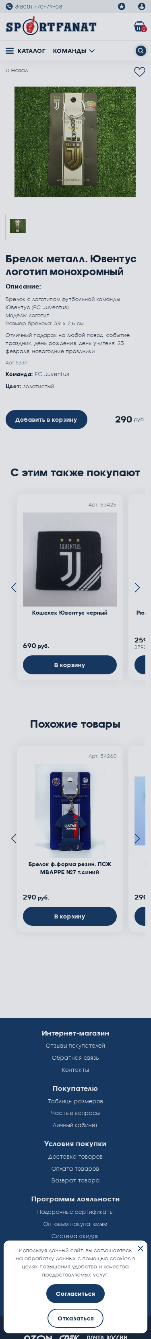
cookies (120, 1258)
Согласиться (75, 1293)
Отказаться (76, 1318)
